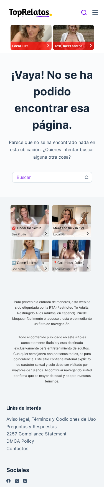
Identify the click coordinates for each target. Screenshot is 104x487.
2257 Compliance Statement (36, 434)
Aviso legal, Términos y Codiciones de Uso (51, 419)
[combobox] (47, 177)
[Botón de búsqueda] (87, 177)
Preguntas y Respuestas (31, 426)
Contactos (17, 448)
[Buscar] (84, 12)
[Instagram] (25, 481)
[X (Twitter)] (17, 481)
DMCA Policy (20, 441)
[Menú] (95, 12)
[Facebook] (8, 481)
